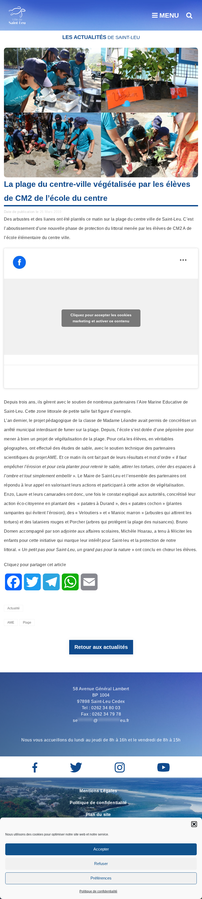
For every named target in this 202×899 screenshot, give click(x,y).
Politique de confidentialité (98, 891)
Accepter (101, 849)
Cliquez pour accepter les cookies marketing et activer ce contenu (101, 318)
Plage (27, 622)
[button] (194, 824)
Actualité (13, 608)
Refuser (101, 863)
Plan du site (98, 814)
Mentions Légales (98, 791)
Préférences (101, 878)
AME (10, 622)
